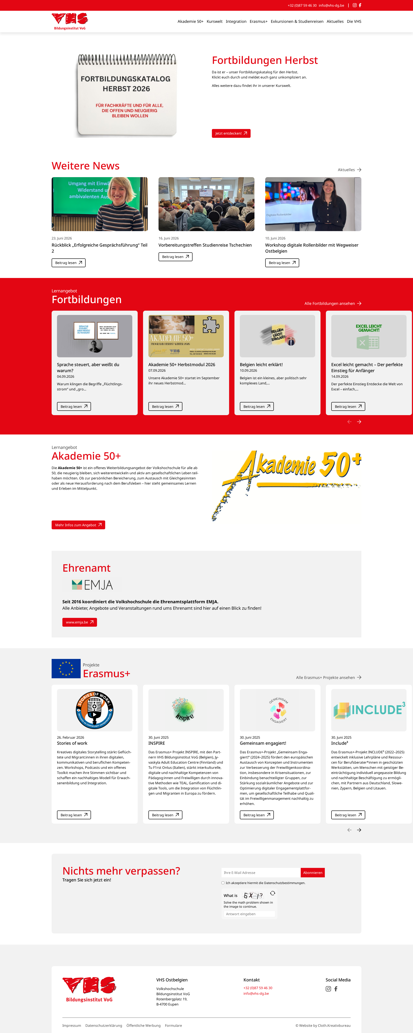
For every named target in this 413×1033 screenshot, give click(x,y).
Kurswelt (215, 21)
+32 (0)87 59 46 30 (302, 5)
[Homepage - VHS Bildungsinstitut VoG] (70, 21)
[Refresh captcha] (272, 893)
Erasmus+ (259, 21)
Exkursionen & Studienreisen (297, 21)
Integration (236, 21)
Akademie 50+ (190, 21)
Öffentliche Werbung (143, 1025)
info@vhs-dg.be (331, 5)
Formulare (173, 1025)
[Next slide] (359, 421)
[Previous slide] (349, 421)
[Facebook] (360, 5)
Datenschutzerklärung (103, 1025)
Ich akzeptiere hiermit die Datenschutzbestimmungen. (265, 883)
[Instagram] (355, 5)
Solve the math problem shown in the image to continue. (248, 904)
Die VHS (354, 21)
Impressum (71, 1025)
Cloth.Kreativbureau (334, 1025)
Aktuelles (335, 21)
